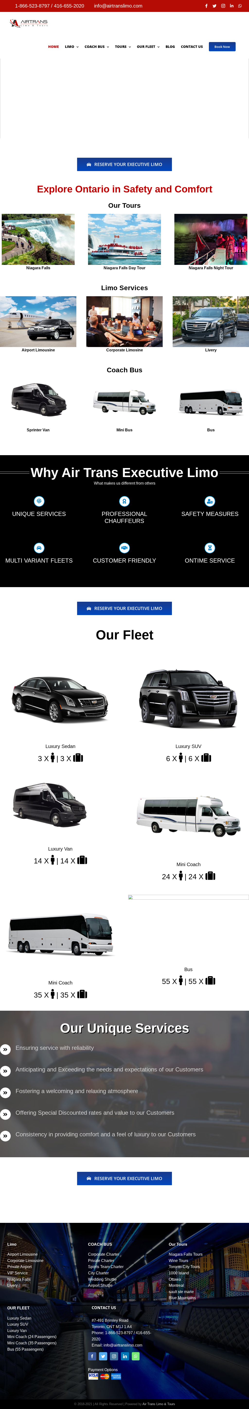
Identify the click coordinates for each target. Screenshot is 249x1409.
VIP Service (17, 1273)
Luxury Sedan (19, 1318)
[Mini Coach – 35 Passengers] (60, 898)
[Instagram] (114, 1356)
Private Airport (19, 1267)
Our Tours (178, 1244)
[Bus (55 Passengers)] (188, 898)
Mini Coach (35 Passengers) (31, 1343)
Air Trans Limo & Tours (158, 1404)
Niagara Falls (19, 1279)
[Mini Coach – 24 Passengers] (188, 779)
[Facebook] (92, 1356)
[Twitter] (103, 1356)
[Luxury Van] (48, 779)
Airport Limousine (22, 1254)
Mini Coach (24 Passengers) (31, 1337)
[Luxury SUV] (188, 661)
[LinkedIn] (125, 1356)
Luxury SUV (17, 1324)
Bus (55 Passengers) (25, 1349)
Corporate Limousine (25, 1261)
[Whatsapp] (136, 1356)
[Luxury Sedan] (60, 661)
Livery (12, 1285)
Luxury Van (17, 1331)
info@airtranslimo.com (123, 1345)
